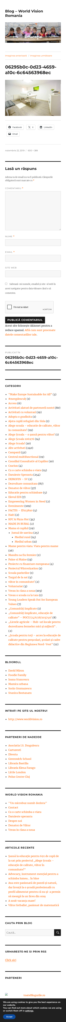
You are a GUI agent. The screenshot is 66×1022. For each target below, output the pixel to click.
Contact (13, 807)
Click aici (10, 960)
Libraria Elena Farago (21, 767)
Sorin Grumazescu (20, 688)
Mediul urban (23, 541)
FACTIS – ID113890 (20, 510)
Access (12, 403)
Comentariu (14, 188)
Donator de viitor (19, 488)
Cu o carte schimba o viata (24, 470)
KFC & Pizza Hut (18, 519)
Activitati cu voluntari (22, 412)
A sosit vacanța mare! (22, 900)
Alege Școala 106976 (21, 439)
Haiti (11, 514)
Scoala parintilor (18, 572)
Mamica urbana (18, 684)
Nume (10, 236)
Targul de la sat (18, 577)
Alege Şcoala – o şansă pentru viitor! (31, 434)
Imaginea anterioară (16, 55)
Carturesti (14, 750)
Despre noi (15, 820)
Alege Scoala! (16, 443)
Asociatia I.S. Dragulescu (23, 745)
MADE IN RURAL (18, 523)
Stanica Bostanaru (20, 692)
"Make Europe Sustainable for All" (30, 394)
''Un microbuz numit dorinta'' (27, 803)
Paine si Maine (17, 559)
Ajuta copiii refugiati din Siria (26, 421)
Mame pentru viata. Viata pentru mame (33, 546)
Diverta (13, 754)
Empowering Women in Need (26, 501)
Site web (11, 267)
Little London (17, 772)
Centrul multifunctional (23, 456)
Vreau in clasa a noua (21, 590)
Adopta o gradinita (20, 416)
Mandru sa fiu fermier (22, 555)
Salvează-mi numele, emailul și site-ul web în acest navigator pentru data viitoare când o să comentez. (30, 288)
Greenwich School (19, 758)
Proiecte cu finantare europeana (28, 564)
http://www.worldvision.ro (25, 719)
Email (10, 252)
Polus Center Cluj (19, 776)
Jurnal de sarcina (22, 532)
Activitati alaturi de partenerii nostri (31, 407)
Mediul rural (22, 537)
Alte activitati (16, 447)
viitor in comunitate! (21, 581)
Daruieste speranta (20, 816)
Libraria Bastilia (18, 763)
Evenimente (16, 505)
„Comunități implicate (22, 608)
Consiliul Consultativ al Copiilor (28, 461)
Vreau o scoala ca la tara (23, 595)
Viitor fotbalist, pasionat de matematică (33, 905)
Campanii (14, 452)
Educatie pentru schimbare (25, 492)
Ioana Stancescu (18, 679)
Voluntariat (15, 586)
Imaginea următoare (41, 55)
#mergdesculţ (17, 398)
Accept (9, 1016)
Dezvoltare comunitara (22, 483)
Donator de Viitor (19, 825)
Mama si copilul (18, 528)
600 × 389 (33, 150)
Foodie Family (17, 675)
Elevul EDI (14, 497)
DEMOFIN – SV (18, 479)
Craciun (13, 465)
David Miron (16, 670)
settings (29, 1010)
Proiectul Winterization (23, 568)
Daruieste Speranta (20, 474)
